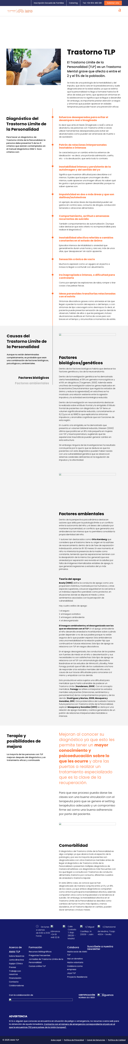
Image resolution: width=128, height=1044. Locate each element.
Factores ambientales (32, 383)
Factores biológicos (33, 378)
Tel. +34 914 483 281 (92, 3)
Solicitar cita (113, 3)
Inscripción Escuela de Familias (49, 3)
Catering (73, 3)
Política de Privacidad (74, 1040)
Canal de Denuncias (96, 1040)
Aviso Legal (56, 1040)
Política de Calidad (117, 1040)
